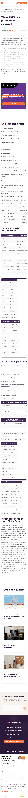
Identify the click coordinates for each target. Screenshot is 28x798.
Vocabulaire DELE (10, 9)
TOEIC (6, 751)
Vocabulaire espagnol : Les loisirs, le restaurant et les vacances (14, 616)
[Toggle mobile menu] (2, 3)
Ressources (14, 738)
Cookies (21, 751)
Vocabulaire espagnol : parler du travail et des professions (12, 677)
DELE (2, 9)
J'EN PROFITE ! (13, 103)
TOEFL (13, 751)
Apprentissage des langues (14, 731)
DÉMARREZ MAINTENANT (14, 741)
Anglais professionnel (14, 734)
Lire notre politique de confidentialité (12, 791)
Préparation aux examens (14, 727)
